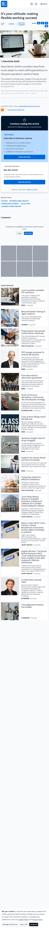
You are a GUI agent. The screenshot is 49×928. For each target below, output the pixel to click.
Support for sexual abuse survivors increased (33, 459)
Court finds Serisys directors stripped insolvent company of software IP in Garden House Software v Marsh (32, 501)
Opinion (11, 24)
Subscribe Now (25, 157)
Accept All (33, 924)
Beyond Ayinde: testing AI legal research (33, 312)
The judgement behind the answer (32, 606)
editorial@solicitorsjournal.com (29, 106)
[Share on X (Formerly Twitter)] (42, 23)
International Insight (19, 201)
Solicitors (25, 203)
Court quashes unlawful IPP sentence (32, 291)
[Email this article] (46, 26)
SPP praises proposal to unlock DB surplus (32, 353)
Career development (10, 203)
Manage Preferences (10, 924)
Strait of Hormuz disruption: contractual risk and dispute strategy (33, 397)
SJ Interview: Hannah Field (31, 581)
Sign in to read (32, 190)
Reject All (23, 924)
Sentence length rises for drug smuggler (33, 439)
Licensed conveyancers (11, 206)
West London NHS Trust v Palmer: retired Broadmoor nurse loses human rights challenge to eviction (33, 527)
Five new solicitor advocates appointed (31, 376)
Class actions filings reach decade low (33, 418)
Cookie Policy (23, 919)
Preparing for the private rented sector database (33, 332)
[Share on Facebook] (46, 23)
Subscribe (28, 233)
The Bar (4, 201)
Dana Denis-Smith (11, 61)
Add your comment (21, 24)
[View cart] (32, 4)
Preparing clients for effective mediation (31, 478)
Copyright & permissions (16, 110)
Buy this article (24, 182)
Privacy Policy (37, 919)
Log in (19, 233)
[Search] (36, 4)
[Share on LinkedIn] (38, 23)
